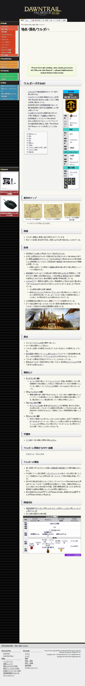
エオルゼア (4, 27)
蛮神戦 (3, 79)
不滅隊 (72, 155)
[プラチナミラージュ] (66, 186)
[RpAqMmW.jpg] (53, 211)
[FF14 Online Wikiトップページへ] (42, 11)
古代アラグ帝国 (6, 53)
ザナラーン (51, 97)
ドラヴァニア (74, 520)
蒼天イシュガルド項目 (11, 668)
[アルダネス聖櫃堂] (66, 179)
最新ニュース (8, 664)
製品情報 (4, 96)
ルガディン (56, 406)
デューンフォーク (34, 392)
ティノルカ (61, 518)
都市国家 (4, 32)
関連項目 (31, 152)
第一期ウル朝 (44, 540)
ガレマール (38, 292)
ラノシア (34, 518)
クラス (3, 62)
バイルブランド (34, 520)
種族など (31, 143)
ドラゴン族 (74, 541)
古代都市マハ (48, 532)
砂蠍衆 (44, 116)
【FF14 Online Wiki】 (7, 646)
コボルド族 (38, 543)
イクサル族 (64, 541)
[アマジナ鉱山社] (69, 183)
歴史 (30, 141)
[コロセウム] (73, 183)
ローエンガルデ (33, 403)
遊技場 (61, 468)
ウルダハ (4, 37)
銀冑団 (59, 262)
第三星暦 (25, 523)
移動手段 (4, 67)
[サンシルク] (66, 183)
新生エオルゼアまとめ (8, 86)
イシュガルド (5, 42)
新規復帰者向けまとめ (11, 673)
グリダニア (4, 40)
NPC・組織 (4, 55)
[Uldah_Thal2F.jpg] (72, 210)
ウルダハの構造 (33, 150)
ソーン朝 (44, 543)
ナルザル (63, 273)
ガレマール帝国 (6, 50)
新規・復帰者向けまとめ (8, 94)
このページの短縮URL (73, 555)
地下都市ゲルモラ (57, 541)
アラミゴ (4, 47)
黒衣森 (61, 520)
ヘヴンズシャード (52, 473)
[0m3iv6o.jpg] (33, 211)
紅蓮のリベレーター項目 (12, 671)
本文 (22, 20)
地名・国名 (4, 29)
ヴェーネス (40, 454)
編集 (64, 20)
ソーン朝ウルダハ (50, 354)
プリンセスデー (51, 356)
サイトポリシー (8, 675)
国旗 (30, 136)
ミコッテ (35, 424)
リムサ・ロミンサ (6, 34)
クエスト (4, 74)
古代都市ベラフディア (48, 535)
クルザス (74, 518)
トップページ (8, 661)
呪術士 (65, 276)
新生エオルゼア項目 (10, 666)
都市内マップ (32, 134)
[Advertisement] (9, 133)
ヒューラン (54, 381)
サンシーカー (32, 416)
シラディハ (51, 540)
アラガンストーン (31, 668)
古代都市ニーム (34, 534)
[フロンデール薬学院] (69, 179)
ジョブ (3, 65)
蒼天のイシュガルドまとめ (8, 90)
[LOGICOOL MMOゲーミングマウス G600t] (9, 203)
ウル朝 (30, 113)
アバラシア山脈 (36, 406)
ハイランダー (32, 378)
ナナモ (37, 113)
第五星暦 (25, 534)
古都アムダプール (61, 534)
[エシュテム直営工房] (73, 179)
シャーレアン (5, 45)
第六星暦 (29, 354)
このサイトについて (7, 99)
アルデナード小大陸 (35, 97)
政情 (30, 138)
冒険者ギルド (65, 173)
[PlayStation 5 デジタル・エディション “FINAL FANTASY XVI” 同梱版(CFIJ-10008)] (9, 181)
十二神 (28, 440)
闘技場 (54, 468)
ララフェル (37, 343)
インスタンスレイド (7, 77)
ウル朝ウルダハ (37, 364)
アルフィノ (30, 454)
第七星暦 (25, 550)
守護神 (30, 145)
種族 (26, 658)
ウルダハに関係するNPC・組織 (37, 147)
